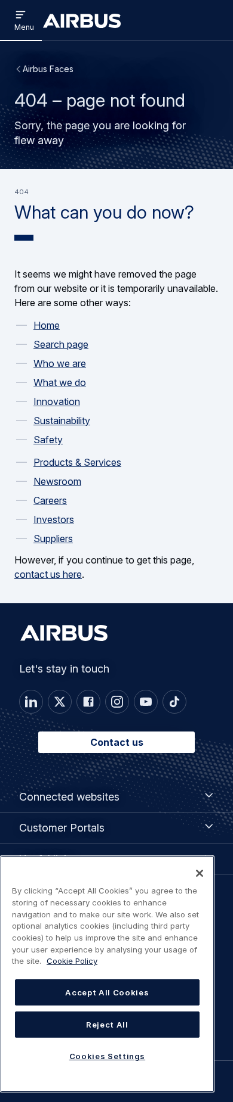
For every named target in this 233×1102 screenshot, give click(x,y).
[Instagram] (117, 702)
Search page (60, 344)
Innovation (56, 401)
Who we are (59, 363)
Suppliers (53, 538)
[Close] (199, 873)
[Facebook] (88, 702)
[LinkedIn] (31, 702)
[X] (60, 702)
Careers (50, 500)
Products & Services (77, 462)
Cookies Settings (107, 1056)
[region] (107, 973)
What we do (59, 382)
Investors (53, 519)
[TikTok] (174, 702)
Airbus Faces (48, 69)
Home (46, 325)
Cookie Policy (72, 961)
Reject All (107, 1024)
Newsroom (57, 481)
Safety (48, 440)
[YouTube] (146, 702)
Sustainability (61, 421)
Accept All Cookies (107, 992)
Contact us (116, 742)
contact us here (48, 574)
